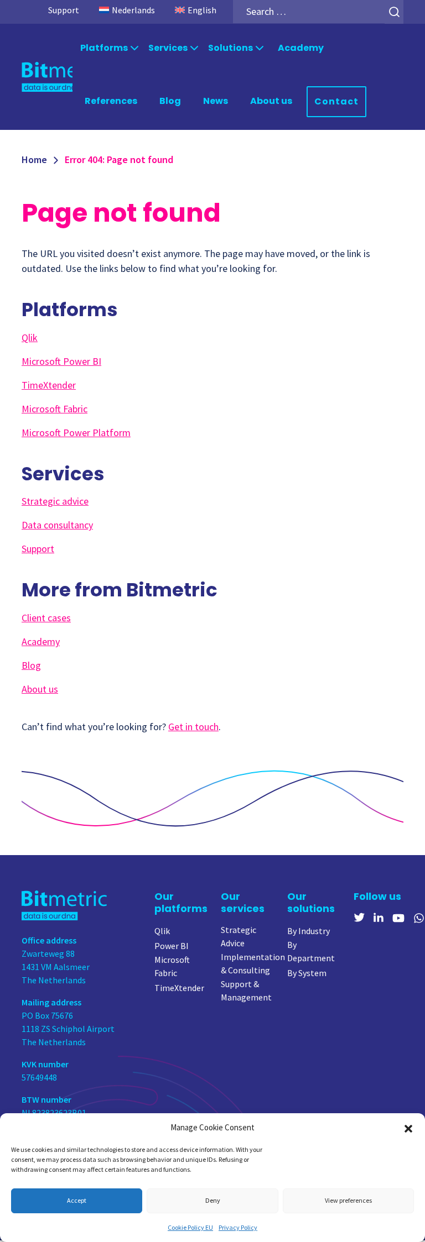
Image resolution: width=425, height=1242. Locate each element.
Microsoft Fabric (54, 408)
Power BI (171, 945)
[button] (408, 1127)
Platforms (104, 47)
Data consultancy (57, 524)
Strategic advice (55, 501)
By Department (311, 951)
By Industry (308, 930)
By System (306, 972)
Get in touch (193, 726)
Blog (170, 101)
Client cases (46, 617)
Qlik (30, 337)
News (215, 101)
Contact (336, 101)
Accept (76, 1200)
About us (271, 101)
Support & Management (246, 990)
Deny (212, 1200)
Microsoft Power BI (61, 361)
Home (34, 159)
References (111, 101)
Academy (301, 47)
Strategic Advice (238, 936)
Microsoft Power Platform (76, 432)
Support (63, 9)
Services (168, 47)
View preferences (348, 1200)
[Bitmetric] (47, 77)
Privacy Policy (238, 1227)
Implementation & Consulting (253, 963)
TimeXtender (49, 385)
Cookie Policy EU (190, 1227)
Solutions (230, 47)
